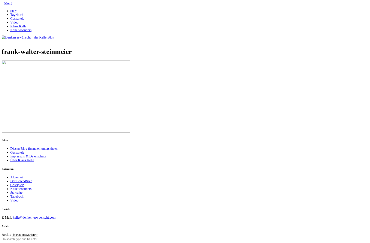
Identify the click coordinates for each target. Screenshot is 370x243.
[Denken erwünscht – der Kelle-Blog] (28, 37)
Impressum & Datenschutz (28, 156)
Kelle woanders (20, 30)
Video (14, 22)
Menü (8, 3)
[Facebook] (6, 41)
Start (13, 11)
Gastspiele (17, 18)
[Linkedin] (10, 41)
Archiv (6, 234)
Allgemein (17, 177)
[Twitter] (3, 41)
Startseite (16, 192)
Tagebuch (17, 14)
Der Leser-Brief (21, 181)
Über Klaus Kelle (22, 160)
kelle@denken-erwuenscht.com (34, 217)
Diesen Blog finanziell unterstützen (34, 148)
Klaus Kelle (18, 26)
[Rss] (13, 41)
